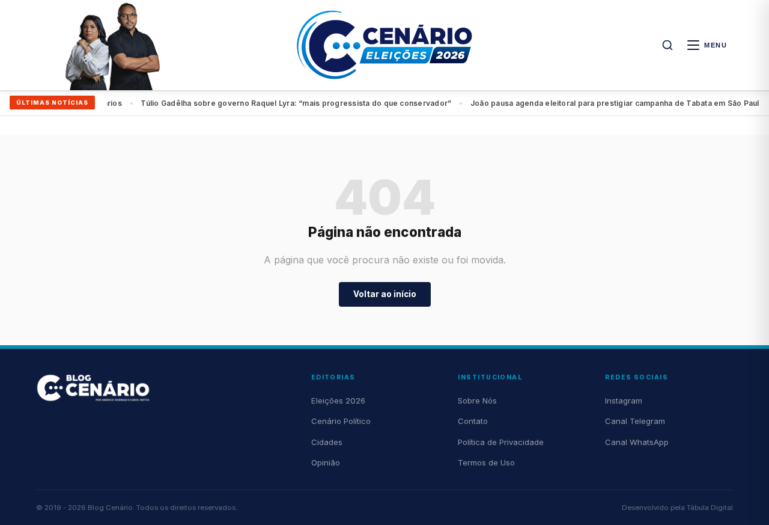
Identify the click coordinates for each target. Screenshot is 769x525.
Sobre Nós (477, 400)
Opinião (325, 462)
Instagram (623, 400)
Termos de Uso (486, 462)
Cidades (326, 442)
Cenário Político (341, 421)
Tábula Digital (710, 507)
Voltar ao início (384, 294)
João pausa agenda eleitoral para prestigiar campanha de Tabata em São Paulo (340, 103)
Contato (473, 421)
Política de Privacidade (501, 442)
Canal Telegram (635, 421)
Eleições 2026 (338, 400)
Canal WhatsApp (637, 442)
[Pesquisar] (667, 45)
